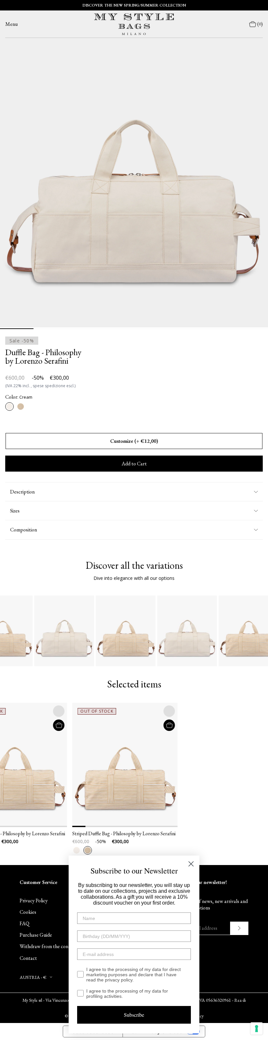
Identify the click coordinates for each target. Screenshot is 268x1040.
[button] (55, 765)
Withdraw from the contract (49, 946)
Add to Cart (134, 463)
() (260, 24)
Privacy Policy (34, 900)
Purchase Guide (36, 934)
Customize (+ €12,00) (134, 441)
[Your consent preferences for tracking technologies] (256, 1028)
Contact (28, 958)
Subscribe (134, 1014)
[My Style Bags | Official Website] (134, 24)
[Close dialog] (191, 864)
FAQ (24, 923)
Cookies (28, 912)
